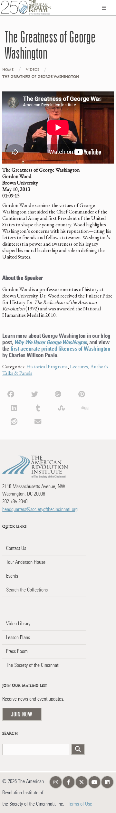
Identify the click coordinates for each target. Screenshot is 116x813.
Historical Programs (47, 366)
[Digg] (84, 407)
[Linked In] (14, 407)
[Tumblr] (37, 407)
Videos (32, 70)
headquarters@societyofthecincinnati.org (40, 509)
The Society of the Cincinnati (33, 665)
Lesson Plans (18, 637)
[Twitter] (34, 393)
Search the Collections (27, 590)
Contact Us (16, 548)
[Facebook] (10, 393)
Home (8, 70)
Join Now (22, 714)
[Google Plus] (58, 393)
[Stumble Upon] (61, 407)
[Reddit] (14, 421)
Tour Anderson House (25, 562)
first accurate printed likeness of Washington (61, 349)
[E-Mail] (37, 421)
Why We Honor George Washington (50, 342)
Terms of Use (80, 804)
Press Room (17, 651)
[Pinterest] (81, 393)
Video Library (18, 623)
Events (12, 576)
